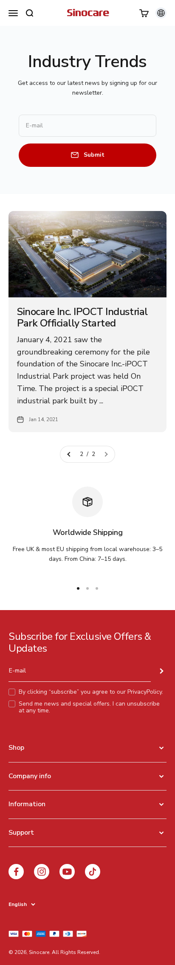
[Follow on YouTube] (67, 871)
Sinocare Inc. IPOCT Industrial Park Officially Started (82, 317)
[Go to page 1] (69, 454)
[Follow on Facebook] (16, 871)
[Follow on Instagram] (41, 871)
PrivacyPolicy (144, 692)
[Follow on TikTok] (92, 871)
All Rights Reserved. (76, 952)
